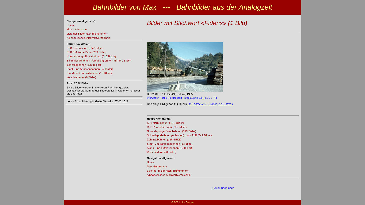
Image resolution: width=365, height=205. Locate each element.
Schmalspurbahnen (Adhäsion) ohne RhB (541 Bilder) (99, 60)
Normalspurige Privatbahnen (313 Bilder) (91, 56)
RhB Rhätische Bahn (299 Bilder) (86, 52)
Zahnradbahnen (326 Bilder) (84, 64)
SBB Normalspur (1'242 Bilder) (85, 48)
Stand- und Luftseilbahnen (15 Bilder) (89, 73)
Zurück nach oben (223, 187)
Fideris (163, 98)
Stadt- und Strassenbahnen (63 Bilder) (90, 68)
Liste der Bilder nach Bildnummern (87, 33)
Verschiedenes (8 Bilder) (81, 77)
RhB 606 (197, 98)
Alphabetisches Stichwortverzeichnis (88, 37)
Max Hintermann (77, 29)
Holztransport (175, 98)
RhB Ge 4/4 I (210, 98)
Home (70, 25)
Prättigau (187, 98)
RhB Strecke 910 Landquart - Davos (210, 104)
